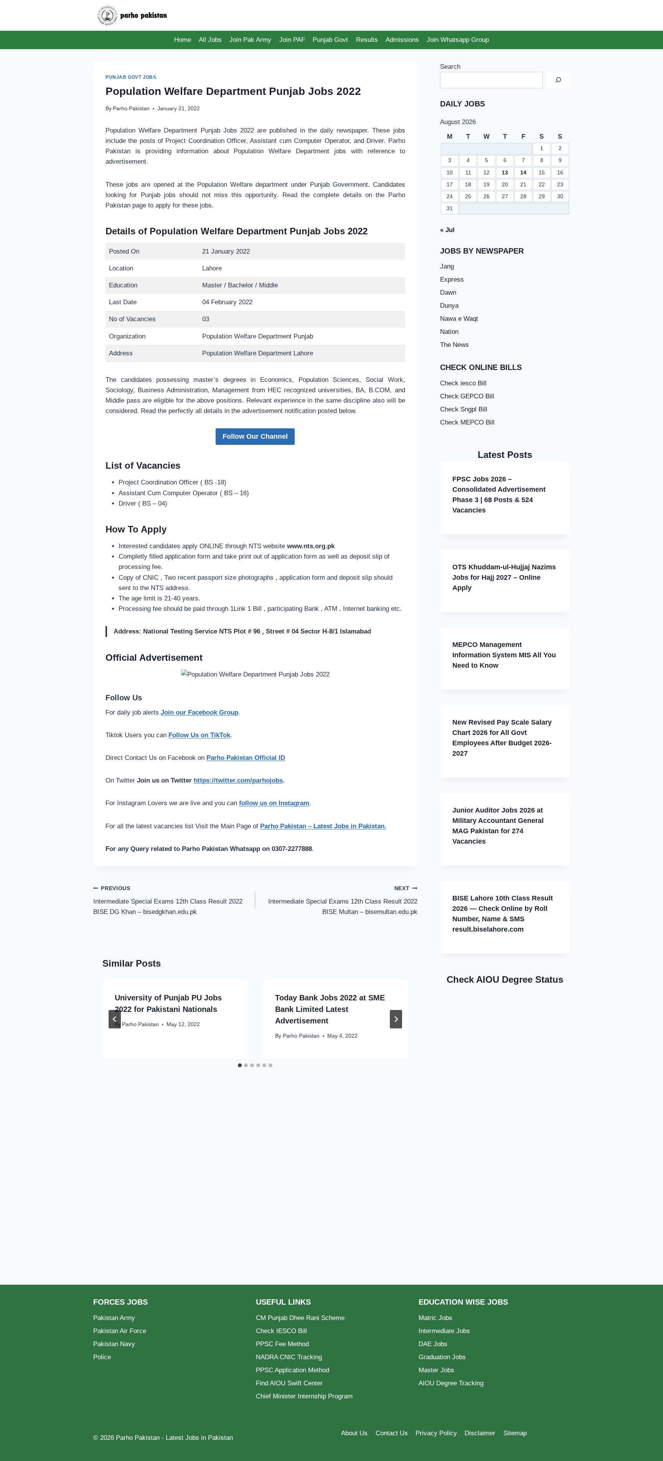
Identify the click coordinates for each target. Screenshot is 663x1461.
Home (182, 39)
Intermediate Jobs (444, 1331)
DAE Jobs (433, 1344)
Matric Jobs (435, 1318)
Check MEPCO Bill (467, 422)
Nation (449, 331)
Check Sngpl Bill (463, 409)
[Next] (396, 1019)
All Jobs (210, 39)
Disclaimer (480, 1433)
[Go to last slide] (115, 1019)
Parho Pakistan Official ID (245, 757)
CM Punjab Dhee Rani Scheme (300, 1318)
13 (505, 173)
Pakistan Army (114, 1318)
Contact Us (392, 1433)
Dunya (449, 305)
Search (450, 66)
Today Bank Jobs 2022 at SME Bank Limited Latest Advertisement (330, 1009)
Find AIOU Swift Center (289, 1383)
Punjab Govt (330, 39)
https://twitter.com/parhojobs (238, 780)
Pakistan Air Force (119, 1331)
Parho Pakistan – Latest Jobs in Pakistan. (323, 826)
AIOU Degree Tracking (451, 1383)
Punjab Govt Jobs (131, 77)
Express (452, 279)
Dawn (448, 292)
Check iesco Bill (463, 383)
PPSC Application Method (292, 1370)
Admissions (402, 39)
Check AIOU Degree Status (505, 979)
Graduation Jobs (442, 1357)
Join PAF (292, 39)
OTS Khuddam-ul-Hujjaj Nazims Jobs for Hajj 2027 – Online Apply (504, 577)
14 (523, 173)
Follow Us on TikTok (199, 735)
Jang (447, 266)
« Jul (447, 230)
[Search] (558, 80)
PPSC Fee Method (282, 1344)
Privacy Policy (436, 1433)
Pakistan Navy (114, 1344)
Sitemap (515, 1433)
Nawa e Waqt (459, 318)
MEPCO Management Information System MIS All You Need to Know (504, 655)
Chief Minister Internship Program (304, 1396)
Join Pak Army (250, 39)
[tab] (240, 1065)
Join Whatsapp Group (458, 39)
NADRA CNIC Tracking (289, 1357)
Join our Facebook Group (199, 712)
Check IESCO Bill (281, 1331)
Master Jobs (436, 1370)
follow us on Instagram (274, 803)
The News (454, 344)
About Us (354, 1433)
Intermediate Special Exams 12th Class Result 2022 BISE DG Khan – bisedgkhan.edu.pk (167, 901)
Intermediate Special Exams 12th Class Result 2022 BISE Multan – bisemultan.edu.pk (342, 901)
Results (367, 39)
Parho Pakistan (131, 108)
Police (102, 1357)
